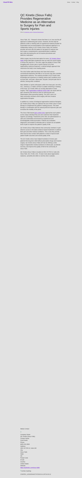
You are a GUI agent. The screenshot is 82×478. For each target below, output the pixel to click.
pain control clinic (39, 113)
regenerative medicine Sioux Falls (39, 90)
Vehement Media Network (38, 32)
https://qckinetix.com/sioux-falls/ (30, 467)
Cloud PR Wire (8, 2)
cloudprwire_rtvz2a (28, 32)
